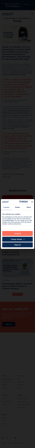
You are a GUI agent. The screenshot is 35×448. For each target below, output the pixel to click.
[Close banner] (32, 202)
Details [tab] (17, 207)
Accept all (17, 233)
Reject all (17, 245)
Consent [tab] (6, 207)
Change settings (16, 239)
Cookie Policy (9, 220)
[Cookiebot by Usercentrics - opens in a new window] (20, 202)
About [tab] (29, 207)
